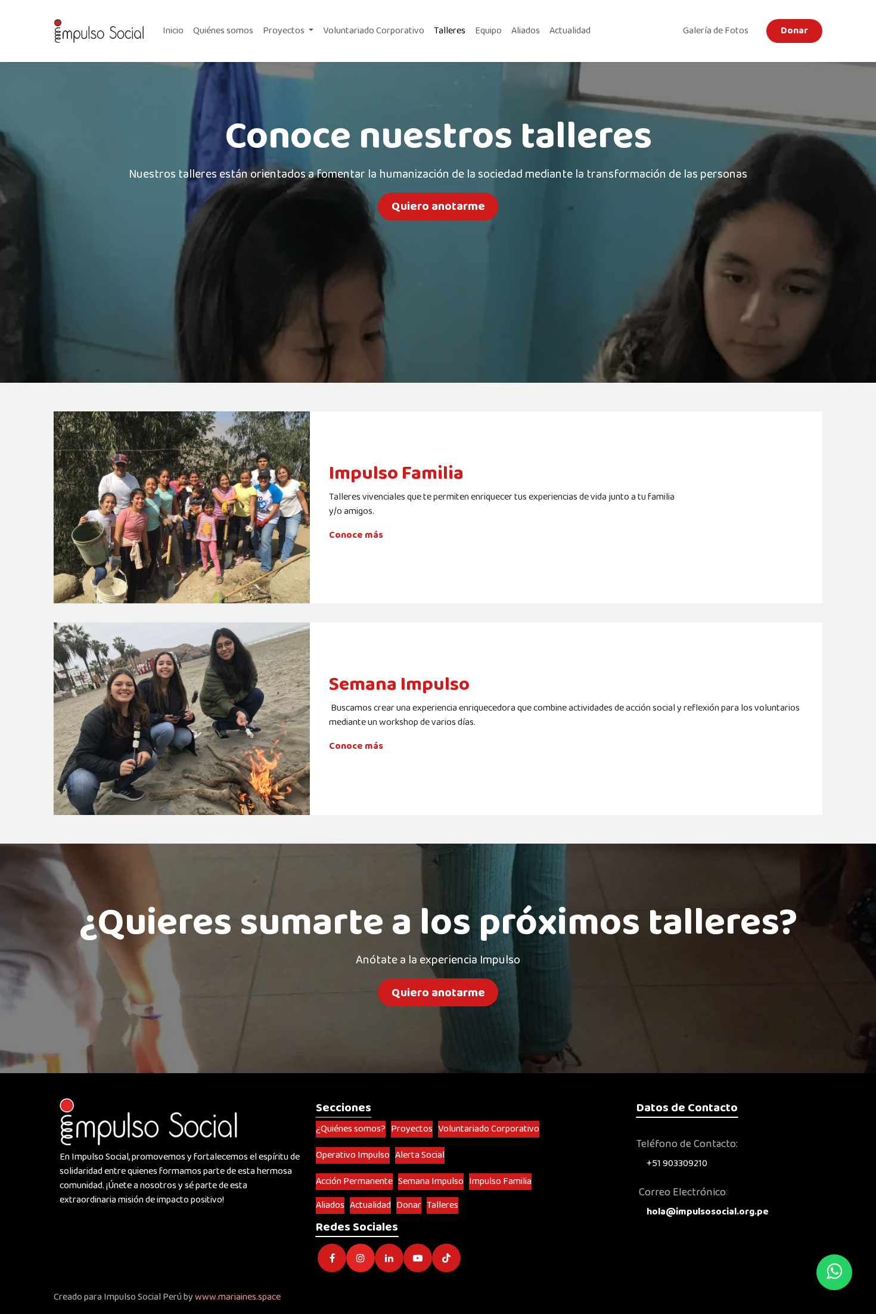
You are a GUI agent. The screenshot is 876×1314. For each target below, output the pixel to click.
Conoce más (357, 535)
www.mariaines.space (238, 1297)
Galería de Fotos (717, 30)
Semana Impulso (399, 685)
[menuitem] (173, 31)
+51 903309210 (677, 1163)
